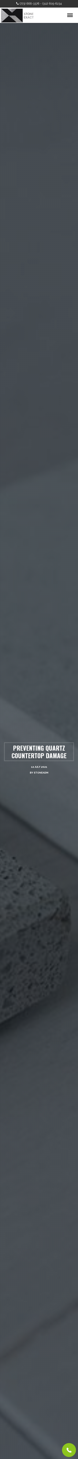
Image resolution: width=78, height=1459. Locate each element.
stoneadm (41, 772)
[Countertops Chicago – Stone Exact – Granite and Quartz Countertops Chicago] (19, 15)
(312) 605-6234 (52, 3)
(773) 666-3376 (29, 3)
